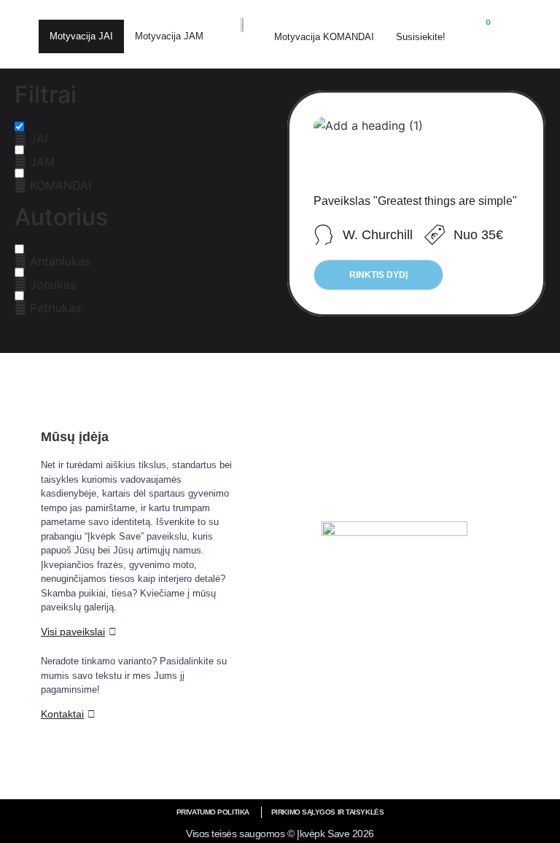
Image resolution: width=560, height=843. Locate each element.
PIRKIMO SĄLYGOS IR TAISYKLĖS (327, 812)
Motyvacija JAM (169, 36)
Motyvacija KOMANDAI (324, 36)
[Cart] (480, 31)
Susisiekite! (421, 36)
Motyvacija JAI (81, 36)
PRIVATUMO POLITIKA (212, 812)
